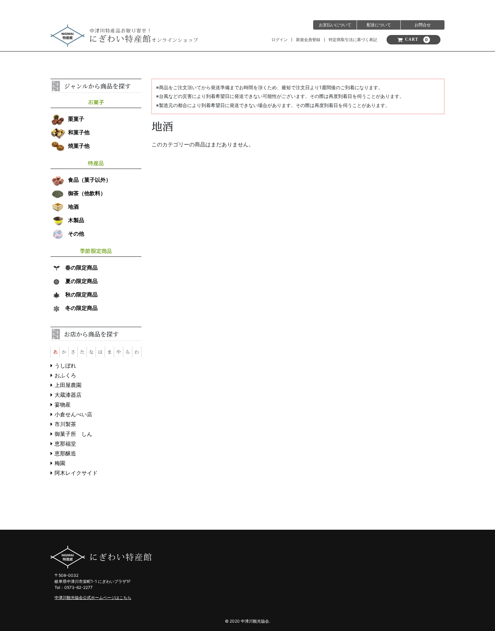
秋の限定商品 (81, 294)
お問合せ (423, 24)
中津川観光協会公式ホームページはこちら (93, 597)
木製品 (76, 220)
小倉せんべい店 (73, 414)
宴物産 (63, 405)
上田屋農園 (68, 385)
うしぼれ (65, 366)
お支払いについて (335, 24)
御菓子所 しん (73, 434)
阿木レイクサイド (76, 473)
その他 (76, 234)
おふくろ (65, 375)
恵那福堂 (65, 444)
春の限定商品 (81, 268)
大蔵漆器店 (68, 395)
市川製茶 (65, 424)
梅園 (60, 463)
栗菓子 (76, 119)
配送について (379, 24)
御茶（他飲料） (87, 193)
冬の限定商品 (81, 308)
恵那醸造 (65, 453)
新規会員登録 (308, 40)
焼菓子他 (79, 146)
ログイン (279, 40)
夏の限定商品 (81, 281)
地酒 (73, 207)
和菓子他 (79, 132)
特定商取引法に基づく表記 (353, 40)
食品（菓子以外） (89, 180)
